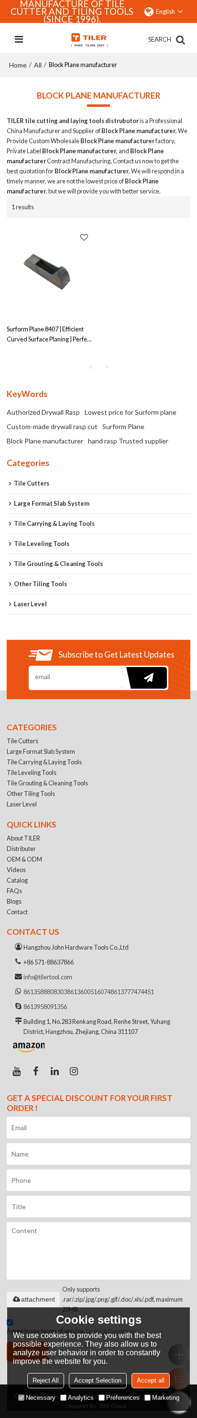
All (38, 65)
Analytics (81, 1397)
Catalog (17, 880)
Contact (17, 912)
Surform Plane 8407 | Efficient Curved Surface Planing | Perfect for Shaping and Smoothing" (49, 334)
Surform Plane (123, 426)
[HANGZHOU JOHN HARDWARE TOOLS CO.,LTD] (89, 40)
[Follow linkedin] (54, 1071)
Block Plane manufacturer (45, 441)
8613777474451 (132, 992)
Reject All (46, 1380)
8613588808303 (45, 992)
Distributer (21, 848)
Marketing (165, 1397)
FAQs (14, 891)
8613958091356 (45, 1006)
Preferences (123, 1397)
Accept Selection (97, 1380)
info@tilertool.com (47, 977)
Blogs (14, 901)
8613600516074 (88, 992)
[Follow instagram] (73, 1071)
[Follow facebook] (35, 1071)
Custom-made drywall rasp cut (52, 426)
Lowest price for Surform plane (130, 412)
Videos (16, 869)
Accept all (150, 1380)
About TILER (23, 838)
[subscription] (144, 678)
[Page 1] (90, 367)
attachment (38, 1299)
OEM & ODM (24, 859)
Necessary (40, 1397)
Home (18, 65)
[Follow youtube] (16, 1071)
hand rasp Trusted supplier (128, 441)
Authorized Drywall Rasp (43, 412)
